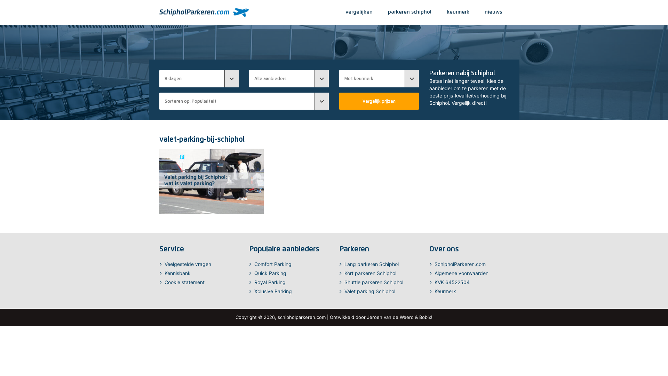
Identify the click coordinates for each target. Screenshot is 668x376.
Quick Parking (270, 273)
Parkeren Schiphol (409, 11)
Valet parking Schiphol (369, 291)
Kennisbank (178, 273)
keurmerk (458, 11)
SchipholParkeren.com (460, 264)
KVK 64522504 (452, 282)
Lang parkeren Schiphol (371, 264)
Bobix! (425, 317)
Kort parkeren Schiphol (370, 273)
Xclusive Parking (273, 291)
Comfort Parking (273, 264)
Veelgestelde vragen (188, 264)
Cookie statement (185, 282)
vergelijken (359, 11)
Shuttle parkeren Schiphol (373, 282)
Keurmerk (445, 291)
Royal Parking (270, 282)
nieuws (493, 11)
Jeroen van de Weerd (390, 317)
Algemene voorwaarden (461, 273)
